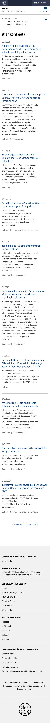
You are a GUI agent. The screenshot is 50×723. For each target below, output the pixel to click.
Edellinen (18, 524)
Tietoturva (17, 686)
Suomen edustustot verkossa (17, 682)
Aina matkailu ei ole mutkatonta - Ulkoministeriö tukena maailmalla (20, 404)
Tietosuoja (7, 686)
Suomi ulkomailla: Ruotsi (17, 21)
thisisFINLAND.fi (9, 662)
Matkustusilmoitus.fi (10, 667)
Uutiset (5, 139)
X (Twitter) (6, 626)
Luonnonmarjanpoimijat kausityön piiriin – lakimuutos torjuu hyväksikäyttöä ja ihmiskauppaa (25, 97)
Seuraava (31, 524)
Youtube (5, 639)
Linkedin (5, 635)
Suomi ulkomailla (9, 18)
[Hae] (40, 8)
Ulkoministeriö (16, 139)
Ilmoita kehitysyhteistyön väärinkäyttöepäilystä (22, 671)
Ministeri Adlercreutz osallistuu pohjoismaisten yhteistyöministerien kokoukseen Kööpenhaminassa (21, 49)
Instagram (6, 630)
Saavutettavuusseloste (32, 686)
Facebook (6, 622)
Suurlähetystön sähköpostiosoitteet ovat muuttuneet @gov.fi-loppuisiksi (24, 205)
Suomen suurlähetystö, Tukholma (24, 230)
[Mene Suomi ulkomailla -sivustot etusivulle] (4, 3)
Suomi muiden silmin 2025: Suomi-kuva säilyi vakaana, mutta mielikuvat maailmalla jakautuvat (23, 294)
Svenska (44, 3)
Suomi (9, 24)
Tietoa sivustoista (38, 682)
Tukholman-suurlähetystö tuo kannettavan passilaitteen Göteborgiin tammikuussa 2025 (25, 488)
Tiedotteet (6, 78)
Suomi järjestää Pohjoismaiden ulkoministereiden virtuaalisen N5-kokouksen (20, 158)
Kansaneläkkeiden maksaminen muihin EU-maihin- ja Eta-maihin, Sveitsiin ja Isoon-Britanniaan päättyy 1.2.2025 (23, 363)
